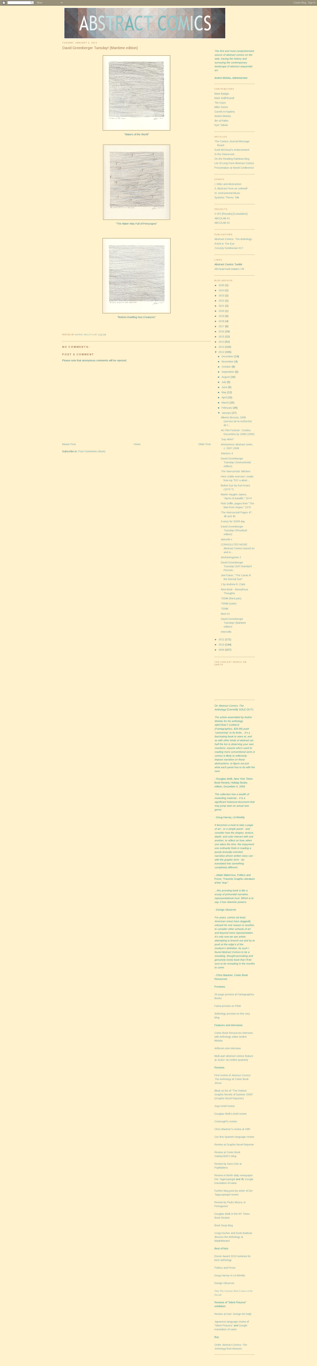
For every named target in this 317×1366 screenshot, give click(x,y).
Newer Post (69, 444)
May (224, 392)
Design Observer (224, 1283)
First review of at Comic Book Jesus (232, 1079)
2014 (221, 341)
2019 (221, 316)
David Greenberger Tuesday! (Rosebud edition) (234, 530)
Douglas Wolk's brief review (230, 1113)
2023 (221, 295)
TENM (224, 608)
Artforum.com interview (227, 1048)
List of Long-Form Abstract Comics (234, 163)
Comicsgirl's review (225, 1121)
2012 (221, 352)
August (226, 376)
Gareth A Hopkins (224, 111)
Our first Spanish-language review (234, 1136)
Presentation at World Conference (234, 167)
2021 (221, 305)
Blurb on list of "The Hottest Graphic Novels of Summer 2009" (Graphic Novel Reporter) (233, 1094)
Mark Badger (221, 93)
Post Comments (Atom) (91, 451)
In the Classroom (224, 154)
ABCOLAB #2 (222, 222)
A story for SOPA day (233, 521)
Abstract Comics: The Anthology (233, 239)
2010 (221, 644)
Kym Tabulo (221, 125)
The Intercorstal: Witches (235, 471)
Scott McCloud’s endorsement (231, 149)
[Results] (227, 213)
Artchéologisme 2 (231, 557)
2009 (221, 649)
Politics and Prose (225, 1267)
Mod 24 (225, 613)
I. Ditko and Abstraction (227, 184)
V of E (217, 213)
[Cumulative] (240, 213)
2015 (221, 336)
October (227, 366)
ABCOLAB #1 (222, 218)
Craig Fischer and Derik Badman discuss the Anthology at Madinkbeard (233, 1237)
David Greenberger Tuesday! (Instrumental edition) (236, 462)
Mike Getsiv (221, 107)
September (228, 371)
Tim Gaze (220, 102)
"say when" (227, 439)
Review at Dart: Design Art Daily (233, 1313)
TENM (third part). (231, 598)
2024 (221, 290)
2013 (221, 346)
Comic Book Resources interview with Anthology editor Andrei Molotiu (233, 1036)
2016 (221, 331)
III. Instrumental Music (227, 193)
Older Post (204, 444)
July (224, 382)
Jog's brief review (224, 1106)
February (227, 407)
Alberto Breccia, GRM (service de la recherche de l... (236, 421)
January (227, 412)
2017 (221, 326)
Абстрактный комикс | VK (229, 268)
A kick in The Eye (224, 243)
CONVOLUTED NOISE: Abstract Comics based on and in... (237, 548)
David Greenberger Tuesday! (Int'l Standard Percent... (236, 566)
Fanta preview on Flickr (227, 1005)
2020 (221, 310)
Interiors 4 (227, 453)
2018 (221, 321)
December (228, 356)
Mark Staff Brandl (224, 98)
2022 (221, 300)
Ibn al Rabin (221, 120)
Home (137, 444)
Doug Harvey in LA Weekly (229, 1275)
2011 (221, 639)
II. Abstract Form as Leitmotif (230, 188)
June (225, 387)
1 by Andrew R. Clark (233, 584)
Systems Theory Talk (226, 197)
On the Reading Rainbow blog (231, 158)
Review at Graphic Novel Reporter (234, 1144)
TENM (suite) (228, 603)
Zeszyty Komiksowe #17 (228, 248)
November (228, 361)
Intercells (226, 631)
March (225, 402)
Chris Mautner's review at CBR (232, 1129)
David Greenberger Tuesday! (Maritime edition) (233, 622)
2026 (221, 285)
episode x (226, 539)
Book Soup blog (223, 1225)
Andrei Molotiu (222, 116)
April (224, 397)
